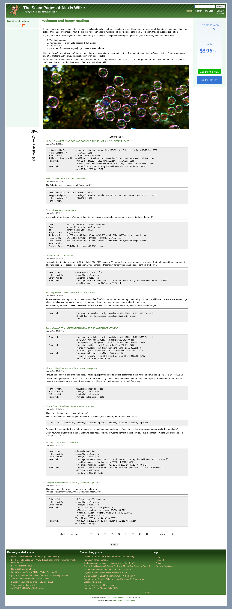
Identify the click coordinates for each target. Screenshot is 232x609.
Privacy (159, 563)
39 (133, 534)
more (147, 592)
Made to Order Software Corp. (124, 600)
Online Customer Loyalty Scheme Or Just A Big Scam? (109, 576)
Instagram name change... (96, 560)
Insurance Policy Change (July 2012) (101, 588)
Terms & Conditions (165, 566)
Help (158, 557)
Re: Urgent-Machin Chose (23, 569)
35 (105, 534)
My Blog (209, 11)
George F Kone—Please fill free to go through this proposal (73, 482)
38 (126, 534)
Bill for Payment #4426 (21, 566)
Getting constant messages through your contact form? (109, 563)
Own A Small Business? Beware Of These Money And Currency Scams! (117, 566)
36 (112, 534)
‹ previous (73, 534)
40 (140, 534)
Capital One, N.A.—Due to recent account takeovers (70, 406)
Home (189, 11)
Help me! (160, 560)
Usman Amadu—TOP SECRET (60, 255)
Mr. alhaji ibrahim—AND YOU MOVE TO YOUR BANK (71, 293)
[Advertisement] (22, 78)
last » (172, 534)
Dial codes (220, 13)
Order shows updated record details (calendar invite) (35, 556)
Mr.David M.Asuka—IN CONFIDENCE (63, 442)
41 (147, 534)
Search (198, 11)
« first (62, 534)
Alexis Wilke (117, 597)
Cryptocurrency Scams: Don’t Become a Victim (105, 573)
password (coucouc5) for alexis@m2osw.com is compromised (39, 575)
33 (91, 534)
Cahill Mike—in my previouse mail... (62, 210)
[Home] (13, 10)
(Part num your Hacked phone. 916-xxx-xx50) (32, 582)
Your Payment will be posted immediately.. (30, 578)
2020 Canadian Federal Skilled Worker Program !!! (34, 572)
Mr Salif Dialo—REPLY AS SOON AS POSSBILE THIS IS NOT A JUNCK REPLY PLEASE (87, 141)
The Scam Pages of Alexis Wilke (54, 7)
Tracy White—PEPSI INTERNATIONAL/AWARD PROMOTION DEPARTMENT (82, 328)
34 (98, 534)
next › (162, 534)
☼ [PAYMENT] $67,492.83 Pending (27, 588)
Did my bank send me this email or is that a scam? (107, 569)
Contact (220, 11)
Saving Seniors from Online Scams (100, 585)
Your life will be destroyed (23, 585)
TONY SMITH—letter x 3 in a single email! (65, 178)
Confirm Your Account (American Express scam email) (109, 556)
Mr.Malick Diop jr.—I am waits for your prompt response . (72, 368)
